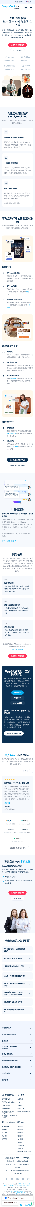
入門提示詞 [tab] (17, 698)
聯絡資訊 (20, 1136)
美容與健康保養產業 (9, 1035)
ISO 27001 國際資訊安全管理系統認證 (17, 1170)
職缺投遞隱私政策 (24, 1164)
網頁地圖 (4, 1139)
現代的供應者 (11, 433)
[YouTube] (23, 1178)
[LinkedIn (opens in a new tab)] (17, 1178)
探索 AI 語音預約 (8, 541)
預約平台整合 (6, 1105)
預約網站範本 (6, 1108)
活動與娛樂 (6, 1073)
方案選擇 (20, 1099)
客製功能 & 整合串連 (8, 1102)
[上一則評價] (25, 771)
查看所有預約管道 (17, 649)
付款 (27, 292)
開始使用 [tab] (17, 692)
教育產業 (5, 1041)
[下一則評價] (31, 771)
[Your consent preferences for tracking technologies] (31, 1203)
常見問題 (4, 1133)
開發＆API (21, 1108)
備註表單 (13, 378)
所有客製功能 (6, 1099)
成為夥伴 (20, 1148)
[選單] (31, 7)
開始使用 (4, 1129)
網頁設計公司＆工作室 (24, 1152)
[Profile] (26, 7)
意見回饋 (20, 1126)
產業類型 (20, 1105)
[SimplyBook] (10, 7)
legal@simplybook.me (21, 1193)
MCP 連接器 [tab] (17, 703)
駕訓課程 (5, 1080)
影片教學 (4, 1136)
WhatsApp (14, 446)
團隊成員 (20, 1133)
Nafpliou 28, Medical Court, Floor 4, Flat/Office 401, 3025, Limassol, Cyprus (18, 1185)
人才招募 (20, 1139)
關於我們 (20, 1129)
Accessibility (17, 1174)
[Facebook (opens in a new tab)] (6, 1178)
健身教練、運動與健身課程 (11, 1067)
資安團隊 (17, 1167)
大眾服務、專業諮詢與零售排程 (10, 1047)
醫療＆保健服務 (7, 1054)
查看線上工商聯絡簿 (24, 1112)
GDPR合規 (26, 1158)
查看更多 (7, 803)
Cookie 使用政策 (11, 1164)
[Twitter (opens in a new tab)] (12, 1178)
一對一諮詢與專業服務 (10, 1060)
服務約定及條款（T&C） (12, 1158)
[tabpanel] (17, 724)
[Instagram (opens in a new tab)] (28, 1178)
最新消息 (20, 1142)
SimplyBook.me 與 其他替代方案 (9, 1116)
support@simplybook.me (16, 1191)
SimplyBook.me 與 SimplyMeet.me (8, 1112)
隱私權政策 (10, 1161)
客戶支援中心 (6, 1126)
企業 (19, 1102)
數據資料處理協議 (22, 1161)
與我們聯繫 (21, 1145)
